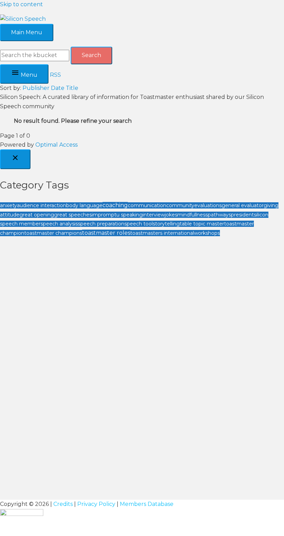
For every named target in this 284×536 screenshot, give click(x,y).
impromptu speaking (117, 215)
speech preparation (101, 224)
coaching (115, 205)
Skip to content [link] (21, 4)
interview (154, 215)
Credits (63, 504)
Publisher (36, 88)
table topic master (202, 224)
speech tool (138, 224)
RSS (55, 75)
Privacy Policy (96, 504)
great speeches (73, 215)
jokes (171, 215)
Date (57, 88)
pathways (219, 215)
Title (72, 88)
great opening (36, 215)
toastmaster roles (106, 233)
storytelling (166, 224)
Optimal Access (56, 144)
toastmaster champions (53, 233)
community (180, 205)
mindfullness (192, 215)
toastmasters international (162, 233)
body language (84, 205)
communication (147, 205)
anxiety (8, 205)
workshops (207, 233)
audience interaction (41, 205)
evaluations (208, 205)
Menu (28, 75)
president (242, 215)
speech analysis (59, 224)
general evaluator (243, 205)
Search (91, 55)
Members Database (147, 504)
